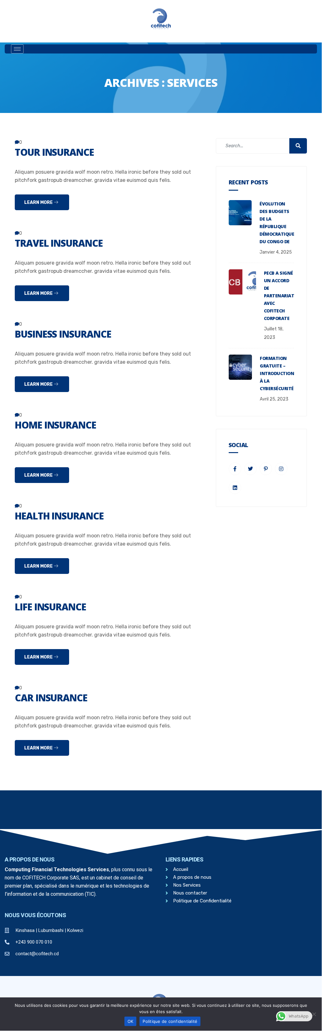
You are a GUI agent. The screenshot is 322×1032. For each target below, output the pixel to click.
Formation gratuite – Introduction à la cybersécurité (277, 373)
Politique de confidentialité (170, 1021)
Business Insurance (63, 334)
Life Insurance (50, 606)
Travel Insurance (59, 243)
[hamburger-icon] (17, 48)
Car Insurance (51, 697)
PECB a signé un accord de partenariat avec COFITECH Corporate (279, 295)
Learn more (39, 202)
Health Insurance (59, 515)
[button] (187, 49)
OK (131, 1021)
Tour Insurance (54, 152)
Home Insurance (55, 424)
